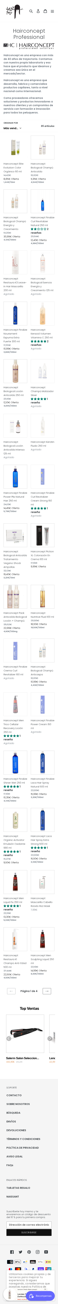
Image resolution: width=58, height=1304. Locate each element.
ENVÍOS (11, 1121)
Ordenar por (11, 123)
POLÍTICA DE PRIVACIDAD (22, 1148)
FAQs (9, 1165)
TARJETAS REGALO (18, 1188)
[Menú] (52, 11)
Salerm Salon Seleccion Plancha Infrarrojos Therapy (24, 1058)
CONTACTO (14, 1095)
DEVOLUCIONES (16, 1130)
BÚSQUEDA (13, 1113)
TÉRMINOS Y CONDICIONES (23, 1139)
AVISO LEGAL (14, 1156)
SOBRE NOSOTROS (18, 1104)
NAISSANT (12, 1196)
